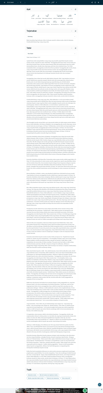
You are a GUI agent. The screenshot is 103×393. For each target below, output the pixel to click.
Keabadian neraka (32, 375)
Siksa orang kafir (66, 378)
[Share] (92, 2)
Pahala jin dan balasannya (53, 378)
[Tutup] (101, 389)
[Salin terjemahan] (75, 31)
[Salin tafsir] (75, 48)
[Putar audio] (75, 14)
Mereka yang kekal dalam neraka (36, 378)
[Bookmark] (95, 2)
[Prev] (46, 2)
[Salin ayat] (75, 9)
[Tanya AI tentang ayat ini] (99, 384)
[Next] (56, 2)
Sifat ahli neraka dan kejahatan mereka (49, 375)
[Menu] (4, 2)
